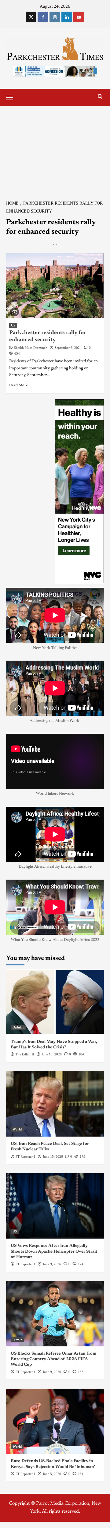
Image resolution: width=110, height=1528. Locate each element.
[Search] (100, 96)
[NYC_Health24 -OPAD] (79, 491)
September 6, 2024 (68, 347)
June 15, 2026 (52, 1054)
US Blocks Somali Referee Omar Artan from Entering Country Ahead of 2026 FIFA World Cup (53, 1359)
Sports (17, 1339)
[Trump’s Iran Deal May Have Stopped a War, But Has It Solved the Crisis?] (55, 1002)
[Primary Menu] (12, 96)
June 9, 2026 (52, 1264)
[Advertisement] (55, 149)
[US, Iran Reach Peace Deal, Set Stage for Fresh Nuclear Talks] (55, 1104)
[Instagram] (55, 17)
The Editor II (25, 1054)
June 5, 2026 (52, 1474)
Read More (18, 385)
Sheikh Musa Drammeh (30, 347)
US (13, 325)
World (17, 1129)
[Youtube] (78, 17)
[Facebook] (43, 17)
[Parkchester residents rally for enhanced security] (55, 285)
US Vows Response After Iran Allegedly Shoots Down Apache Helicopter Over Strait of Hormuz (54, 1251)
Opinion (18, 1027)
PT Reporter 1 (25, 1156)
